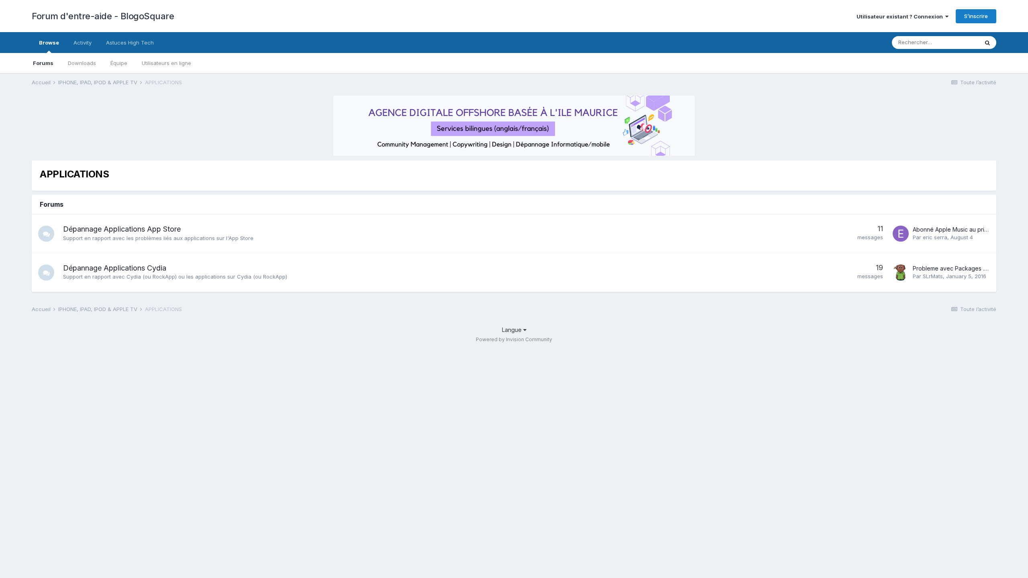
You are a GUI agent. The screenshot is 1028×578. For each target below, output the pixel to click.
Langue (512, 329)
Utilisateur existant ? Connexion (901, 16)
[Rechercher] (987, 42)
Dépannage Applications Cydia (114, 268)
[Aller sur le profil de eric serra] (901, 234)
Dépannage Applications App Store (122, 229)
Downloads (82, 63)
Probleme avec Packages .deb (954, 268)
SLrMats (933, 276)
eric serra (935, 237)
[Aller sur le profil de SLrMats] (901, 273)
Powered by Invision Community (514, 339)
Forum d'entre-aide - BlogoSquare (103, 16)
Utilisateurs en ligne (166, 63)
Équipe (118, 63)
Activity (82, 42)
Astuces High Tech (130, 42)
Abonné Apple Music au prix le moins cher (968, 229)
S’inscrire (976, 16)
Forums (43, 63)
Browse (49, 42)
